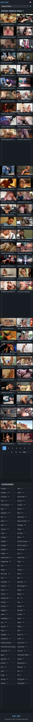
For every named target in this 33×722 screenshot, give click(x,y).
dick (4, 566)
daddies (4, 549)
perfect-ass (22, 557)
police (20, 574)
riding (20, 594)
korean (4, 683)
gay (4, 622)
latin (20, 488)
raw (20, 578)
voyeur (20, 659)
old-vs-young (22, 545)
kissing (4, 679)
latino (20, 493)
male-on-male (23, 521)
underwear (22, 647)
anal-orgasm (6, 505)
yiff (19, 675)
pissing (21, 570)
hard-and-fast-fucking (8, 647)
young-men (22, 683)
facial (4, 590)
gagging (5, 610)
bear (4, 525)
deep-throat (6, 557)
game (4, 614)
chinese (4, 537)
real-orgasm (22, 586)
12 (16, 452)
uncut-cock (22, 643)
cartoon (5, 529)
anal (4, 501)
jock (3, 667)
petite (20, 561)
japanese (5, 659)
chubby (5, 541)
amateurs (5, 497)
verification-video (24, 655)
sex (20, 598)
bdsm (4, 521)
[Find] (31, 6)
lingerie (21, 505)
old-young (22, 549)
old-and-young (23, 541)
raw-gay (21, 582)
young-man (22, 679)
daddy (4, 553)
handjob (5, 634)
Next (24, 452)
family (4, 594)
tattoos (21, 626)
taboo (20, 618)
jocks (4, 671)
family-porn (6, 598)
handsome (6, 639)
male (20, 513)
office (20, 537)
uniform (21, 651)
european (5, 582)
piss (20, 566)
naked (20, 529)
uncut (20, 639)
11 (12, 452)
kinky (4, 675)
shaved (20, 606)
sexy (20, 602)
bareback (5, 513)
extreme (5, 586)
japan (4, 655)
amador (5, 488)
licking (21, 501)
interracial (5, 651)
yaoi (20, 671)
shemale (21, 610)
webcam (21, 667)
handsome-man (7, 643)
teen (20, 630)
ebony (4, 570)
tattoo (20, 622)
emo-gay (5, 574)
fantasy (5, 602)
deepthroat (6, 561)
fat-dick (4, 606)
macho (20, 509)
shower (21, 614)
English (31, 2)
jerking (4, 663)
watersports (22, 663)
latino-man (22, 497)
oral (20, 553)
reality (20, 590)
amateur (5, 493)
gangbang (5, 618)
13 (20, 452)
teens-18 (21, 634)
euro (4, 578)
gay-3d (4, 626)
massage (21, 525)
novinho (21, 533)
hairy (4, 630)
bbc (3, 517)
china (4, 533)
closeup (4, 545)
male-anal (22, 517)
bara (4, 509)
